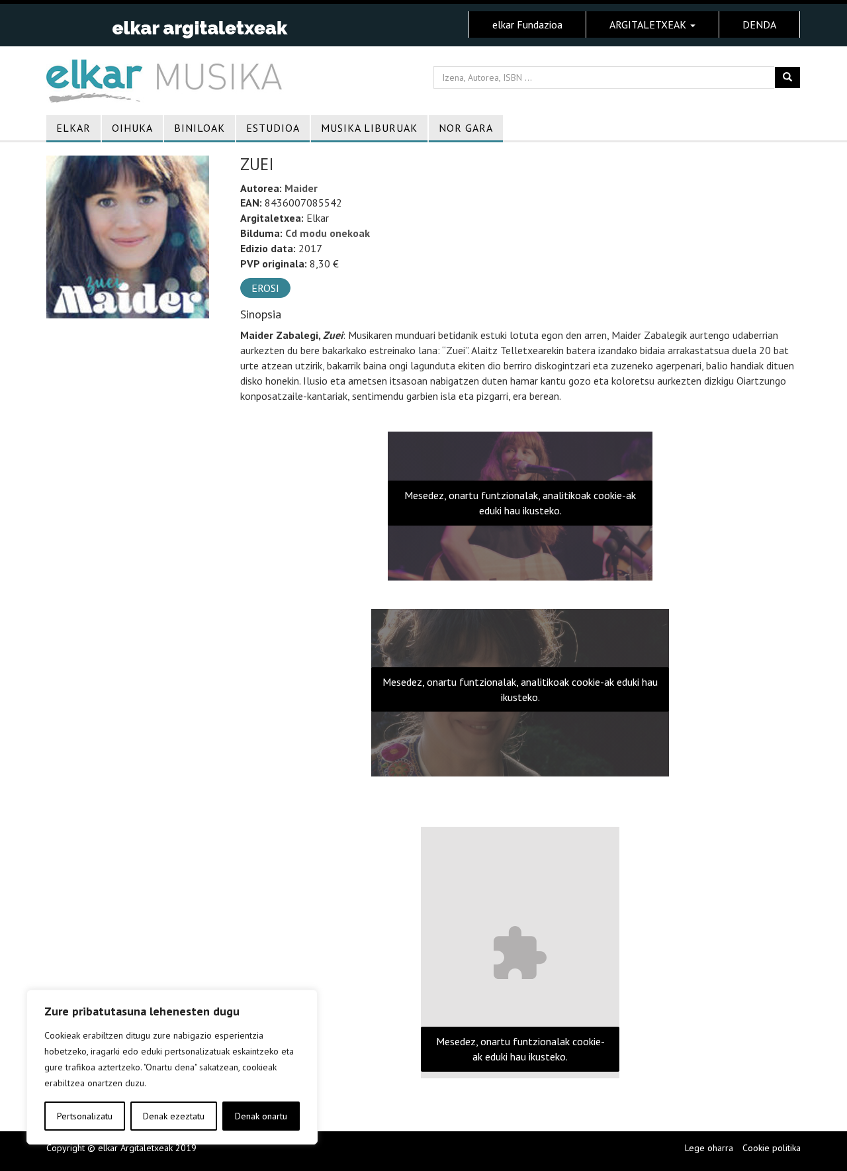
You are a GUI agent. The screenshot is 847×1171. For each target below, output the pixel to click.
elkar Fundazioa (527, 24)
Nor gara (466, 127)
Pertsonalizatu (84, 1116)
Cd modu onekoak (327, 233)
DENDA (759, 24)
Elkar (73, 127)
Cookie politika (771, 1148)
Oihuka (132, 127)
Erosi (265, 288)
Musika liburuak (369, 127)
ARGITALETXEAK (649, 24)
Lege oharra (709, 1148)
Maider (301, 188)
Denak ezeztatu (173, 1116)
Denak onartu (261, 1116)
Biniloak (199, 127)
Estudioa (273, 127)
